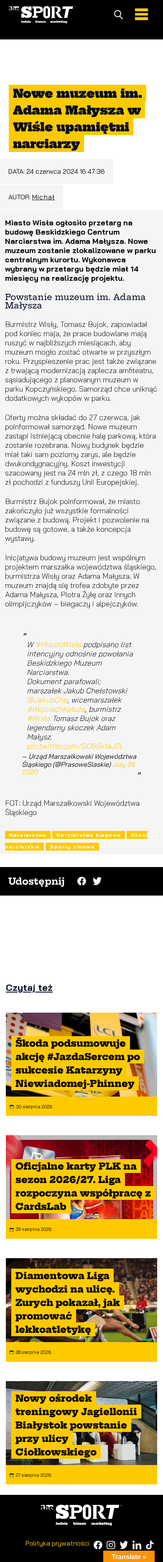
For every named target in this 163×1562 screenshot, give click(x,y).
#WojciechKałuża (56, 709)
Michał (43, 197)
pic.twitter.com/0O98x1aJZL (75, 746)
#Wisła (38, 718)
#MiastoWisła (58, 644)
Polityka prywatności (57, 1543)
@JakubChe (47, 700)
